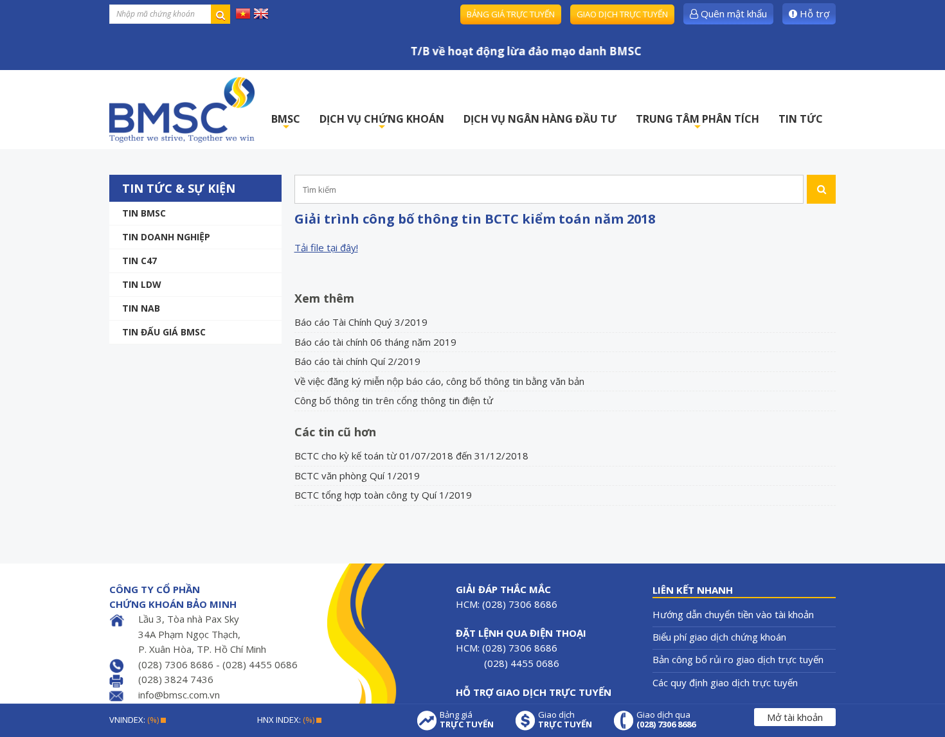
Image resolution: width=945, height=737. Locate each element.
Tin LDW (141, 284)
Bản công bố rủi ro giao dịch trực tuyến (738, 659)
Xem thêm (324, 298)
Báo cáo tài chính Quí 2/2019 (357, 361)
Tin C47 (139, 260)
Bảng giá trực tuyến (511, 14)
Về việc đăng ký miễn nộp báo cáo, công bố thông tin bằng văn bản (439, 381)
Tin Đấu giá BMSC (164, 332)
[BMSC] (182, 109)
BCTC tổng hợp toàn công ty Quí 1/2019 (383, 494)
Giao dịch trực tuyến (622, 14)
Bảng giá (467, 719)
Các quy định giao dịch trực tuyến (725, 682)
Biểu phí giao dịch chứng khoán (719, 636)
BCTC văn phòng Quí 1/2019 (357, 475)
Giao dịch (565, 719)
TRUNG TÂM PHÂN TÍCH (697, 122)
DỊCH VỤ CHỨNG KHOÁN (382, 122)
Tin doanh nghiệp (166, 237)
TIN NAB (141, 308)
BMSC (285, 122)
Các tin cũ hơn (335, 432)
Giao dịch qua (666, 719)
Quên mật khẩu (732, 13)
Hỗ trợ (813, 13)
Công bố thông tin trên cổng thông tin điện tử (393, 400)
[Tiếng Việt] (243, 12)
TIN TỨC (801, 119)
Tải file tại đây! (326, 247)
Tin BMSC (144, 213)
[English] (261, 12)
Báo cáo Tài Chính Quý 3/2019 (361, 321)
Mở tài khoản (795, 717)
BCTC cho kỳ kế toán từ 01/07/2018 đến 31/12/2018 (411, 455)
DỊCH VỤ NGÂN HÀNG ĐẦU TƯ (540, 119)
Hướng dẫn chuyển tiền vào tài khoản (733, 614)
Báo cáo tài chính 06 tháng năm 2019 (375, 341)
